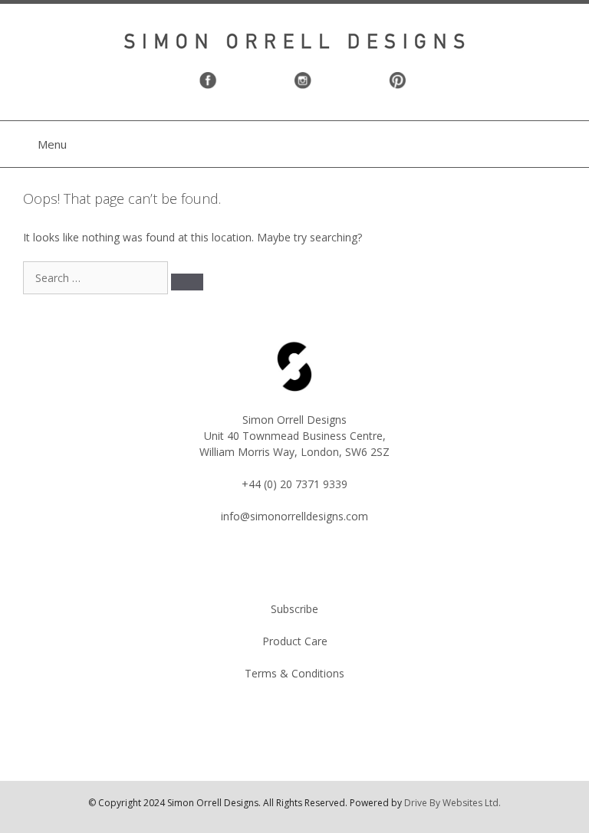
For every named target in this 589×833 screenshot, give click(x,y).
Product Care (294, 641)
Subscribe (294, 609)
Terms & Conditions (294, 673)
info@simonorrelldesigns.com (294, 516)
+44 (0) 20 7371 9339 (294, 484)
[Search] (187, 282)
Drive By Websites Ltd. (452, 802)
